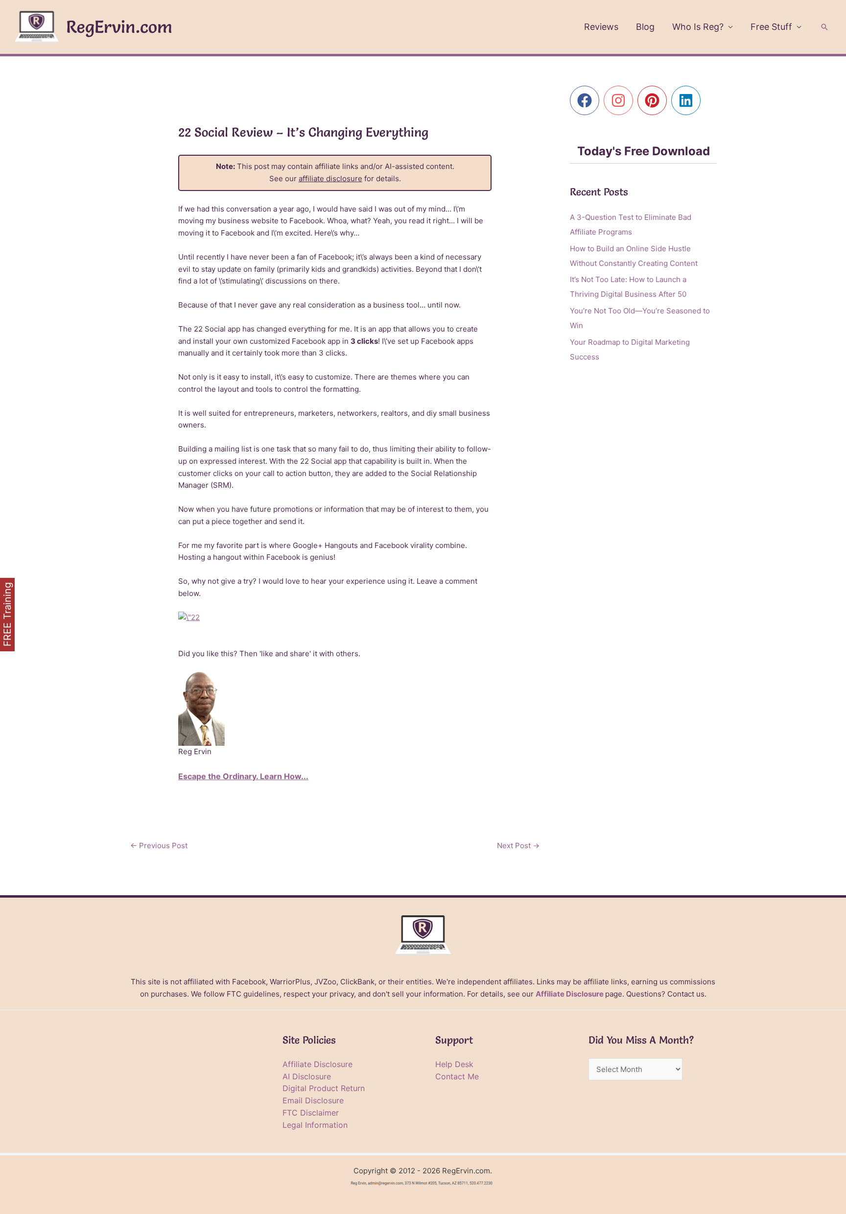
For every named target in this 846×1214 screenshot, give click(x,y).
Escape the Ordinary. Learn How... (243, 776)
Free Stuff (771, 27)
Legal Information (315, 1125)
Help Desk (454, 1064)
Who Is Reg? (698, 27)
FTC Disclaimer (310, 1113)
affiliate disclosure (330, 178)
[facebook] (587, 100)
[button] (824, 27)
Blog (645, 27)
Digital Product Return (323, 1088)
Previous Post (159, 845)
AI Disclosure (306, 1076)
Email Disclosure (313, 1100)
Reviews (601, 27)
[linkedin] (688, 100)
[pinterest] (654, 100)
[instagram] (620, 100)
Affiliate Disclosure (570, 994)
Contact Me (457, 1076)
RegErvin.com (119, 26)
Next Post (518, 845)
